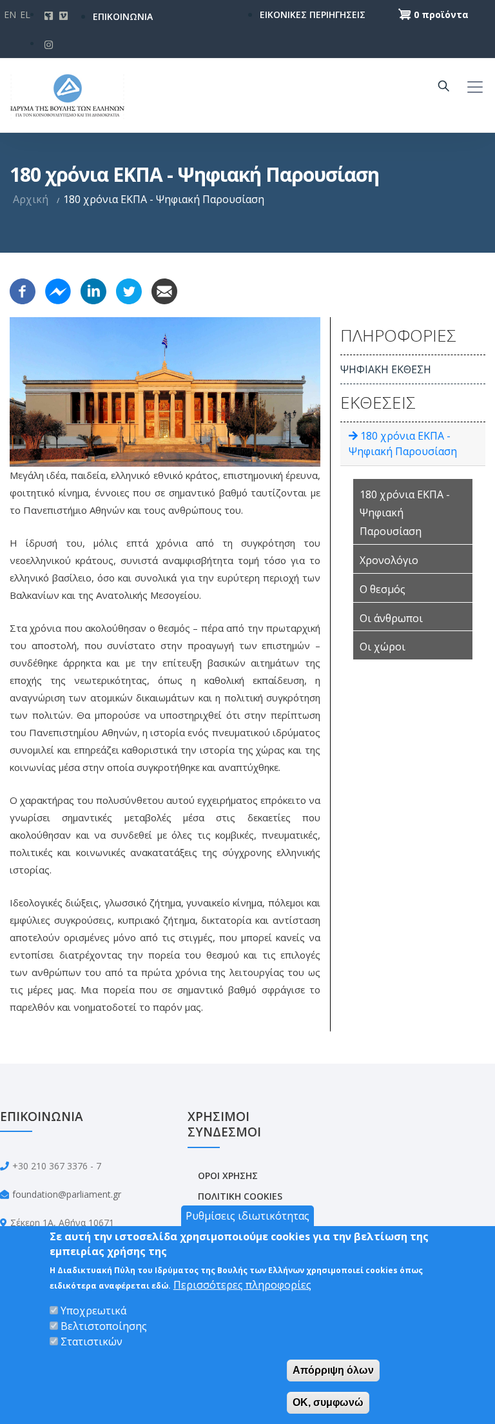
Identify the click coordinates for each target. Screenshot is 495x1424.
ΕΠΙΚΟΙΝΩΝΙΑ (123, 16)
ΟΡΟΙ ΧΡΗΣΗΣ (228, 1175)
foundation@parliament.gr (66, 1194)
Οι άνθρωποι (391, 618)
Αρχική (30, 199)
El (25, 14)
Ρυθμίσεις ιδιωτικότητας (247, 1216)
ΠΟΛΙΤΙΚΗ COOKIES (240, 1196)
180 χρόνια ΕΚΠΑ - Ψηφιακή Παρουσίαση (405, 513)
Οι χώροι (382, 646)
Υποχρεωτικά (93, 1310)
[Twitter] (129, 290)
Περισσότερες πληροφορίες (242, 1285)
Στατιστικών (91, 1341)
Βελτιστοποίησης (104, 1326)
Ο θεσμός (382, 589)
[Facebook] (22, 290)
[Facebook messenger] (58, 290)
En (10, 14)
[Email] (164, 290)
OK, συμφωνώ (328, 1402)
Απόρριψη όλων (333, 1370)
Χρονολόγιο (389, 560)
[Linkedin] (93, 290)
